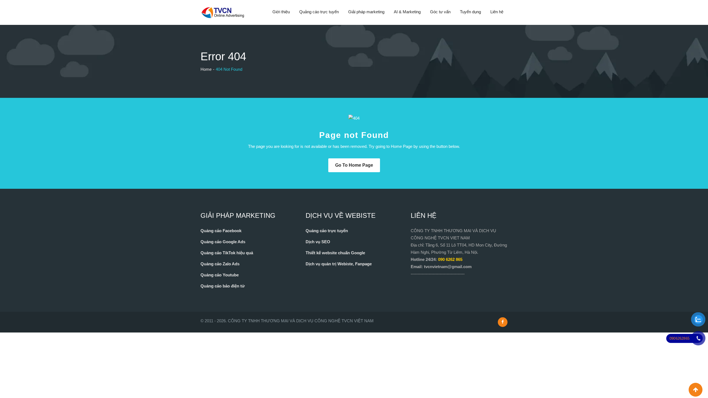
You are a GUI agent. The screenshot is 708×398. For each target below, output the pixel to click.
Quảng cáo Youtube (220, 275)
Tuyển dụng (470, 11)
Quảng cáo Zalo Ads (220, 263)
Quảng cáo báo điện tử (223, 286)
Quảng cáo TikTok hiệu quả (227, 252)
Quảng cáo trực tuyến (319, 11)
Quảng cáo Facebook (221, 230)
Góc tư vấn (440, 11)
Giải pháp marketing (366, 11)
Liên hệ (496, 11)
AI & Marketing (407, 11)
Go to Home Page (354, 165)
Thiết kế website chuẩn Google (335, 252)
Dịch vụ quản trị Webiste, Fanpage (339, 263)
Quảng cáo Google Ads (223, 241)
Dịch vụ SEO (318, 241)
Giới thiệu (281, 11)
